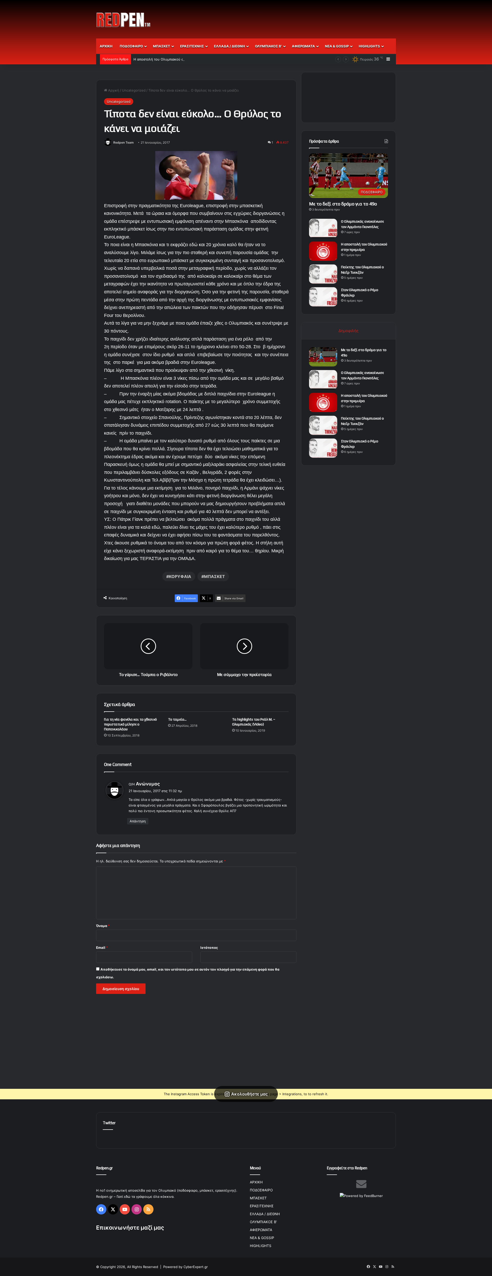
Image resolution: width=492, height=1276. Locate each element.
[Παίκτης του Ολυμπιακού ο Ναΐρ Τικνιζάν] (323, 274)
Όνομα (103, 926)
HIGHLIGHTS (369, 46)
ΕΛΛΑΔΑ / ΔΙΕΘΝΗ (229, 46)
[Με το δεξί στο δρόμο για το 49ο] (323, 356)
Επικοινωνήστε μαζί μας (130, 1227)
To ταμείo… (177, 719)
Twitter (109, 1123)
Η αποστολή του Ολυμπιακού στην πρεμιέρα (169, 59)
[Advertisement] (297, 16)
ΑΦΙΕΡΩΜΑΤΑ (303, 46)
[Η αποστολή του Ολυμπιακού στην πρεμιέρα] (323, 251)
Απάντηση (138, 821)
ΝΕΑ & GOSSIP (337, 46)
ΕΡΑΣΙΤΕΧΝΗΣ (192, 46)
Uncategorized (134, 90)
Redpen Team (123, 142)
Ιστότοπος (209, 947)
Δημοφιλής (348, 330)
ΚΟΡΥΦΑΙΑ (180, 576)
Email (102, 947)
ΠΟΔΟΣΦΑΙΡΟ (131, 46)
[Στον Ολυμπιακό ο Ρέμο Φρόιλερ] (323, 296)
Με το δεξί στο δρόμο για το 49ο (343, 203)
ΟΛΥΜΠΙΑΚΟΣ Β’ (268, 46)
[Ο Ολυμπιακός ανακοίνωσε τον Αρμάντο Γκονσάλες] (323, 228)
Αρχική (113, 90)
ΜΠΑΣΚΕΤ (161, 46)
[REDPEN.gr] (123, 20)
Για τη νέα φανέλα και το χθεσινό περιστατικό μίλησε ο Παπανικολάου (130, 724)
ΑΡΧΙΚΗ (106, 46)
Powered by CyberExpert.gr (185, 1267)
